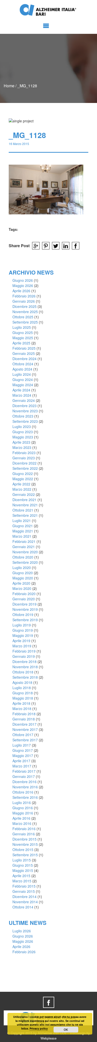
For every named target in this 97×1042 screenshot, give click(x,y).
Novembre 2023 (25, 410)
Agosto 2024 (22, 369)
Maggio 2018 (22, 698)
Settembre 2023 (25, 421)
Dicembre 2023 (24, 405)
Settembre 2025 (25, 322)
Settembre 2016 (25, 797)
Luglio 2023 (21, 426)
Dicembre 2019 (24, 604)
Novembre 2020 (25, 551)
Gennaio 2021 (23, 546)
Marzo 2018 (21, 708)
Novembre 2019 (25, 609)
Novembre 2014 (25, 901)
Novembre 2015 (25, 844)
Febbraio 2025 (24, 348)
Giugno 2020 (22, 572)
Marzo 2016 (21, 823)
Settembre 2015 (25, 854)
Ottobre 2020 (22, 557)
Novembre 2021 (25, 504)
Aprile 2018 (21, 703)
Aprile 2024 (21, 389)
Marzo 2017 (21, 765)
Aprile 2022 (21, 483)
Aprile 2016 (21, 818)
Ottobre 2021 (22, 510)
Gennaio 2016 (23, 833)
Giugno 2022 (22, 473)
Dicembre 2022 (24, 463)
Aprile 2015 (21, 875)
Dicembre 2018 (24, 661)
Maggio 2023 (22, 436)
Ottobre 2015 (22, 849)
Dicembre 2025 (24, 306)
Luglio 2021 (21, 520)
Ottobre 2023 (22, 416)
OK (66, 1029)
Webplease (48, 1038)
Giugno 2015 (22, 865)
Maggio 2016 (22, 812)
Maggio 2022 (22, 478)
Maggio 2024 (22, 384)
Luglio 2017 (21, 745)
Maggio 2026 (22, 285)
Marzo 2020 (21, 588)
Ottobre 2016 (22, 792)
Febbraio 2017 (24, 771)
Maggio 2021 (22, 530)
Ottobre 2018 (22, 671)
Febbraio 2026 (24, 295)
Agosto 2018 (22, 682)
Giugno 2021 (22, 525)
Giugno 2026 (22, 280)
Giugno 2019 (22, 630)
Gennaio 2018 (23, 718)
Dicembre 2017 (24, 724)
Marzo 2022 (21, 489)
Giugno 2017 (22, 750)
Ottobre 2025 (22, 316)
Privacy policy (39, 1028)
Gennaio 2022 (23, 494)
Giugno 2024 (22, 379)
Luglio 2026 (21, 930)
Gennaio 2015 (23, 891)
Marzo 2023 (21, 447)
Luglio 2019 (21, 624)
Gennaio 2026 (23, 301)
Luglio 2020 (21, 567)
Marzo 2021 (21, 536)
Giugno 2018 (22, 692)
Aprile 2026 (21, 290)
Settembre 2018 (25, 677)
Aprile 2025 (21, 342)
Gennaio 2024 (23, 400)
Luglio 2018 (21, 687)
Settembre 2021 (25, 515)
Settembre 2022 (25, 468)
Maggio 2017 (22, 755)
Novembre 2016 (25, 786)
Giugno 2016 (22, 807)
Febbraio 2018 (24, 713)
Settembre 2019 (25, 619)
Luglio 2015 (21, 859)
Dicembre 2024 (24, 358)
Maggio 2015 (22, 870)
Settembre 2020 (25, 562)
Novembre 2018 (25, 666)
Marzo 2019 (21, 645)
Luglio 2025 (21, 327)
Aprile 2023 (21, 442)
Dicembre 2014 (24, 896)
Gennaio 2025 (23, 353)
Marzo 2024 (21, 395)
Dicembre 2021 (24, 499)
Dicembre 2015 (24, 839)
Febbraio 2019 (24, 651)
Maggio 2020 (22, 577)
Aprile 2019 (21, 640)
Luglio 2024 (21, 374)
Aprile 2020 (21, 583)
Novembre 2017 (25, 729)
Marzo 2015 (21, 880)
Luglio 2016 (21, 802)
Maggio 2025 (22, 337)
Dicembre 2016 (24, 781)
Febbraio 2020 (24, 593)
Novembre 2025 (25, 311)
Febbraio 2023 (24, 452)
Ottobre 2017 (22, 734)
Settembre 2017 (25, 739)
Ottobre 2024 (22, 363)
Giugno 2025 (22, 332)
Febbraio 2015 (24, 886)
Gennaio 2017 (23, 776)
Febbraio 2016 (24, 828)
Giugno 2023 (22, 431)
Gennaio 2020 (23, 598)
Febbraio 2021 (24, 541)
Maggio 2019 (22, 635)
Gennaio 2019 (23, 656)
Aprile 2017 (21, 760)
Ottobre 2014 (22, 906)
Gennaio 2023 (23, 457)
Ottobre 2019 (22, 614)
